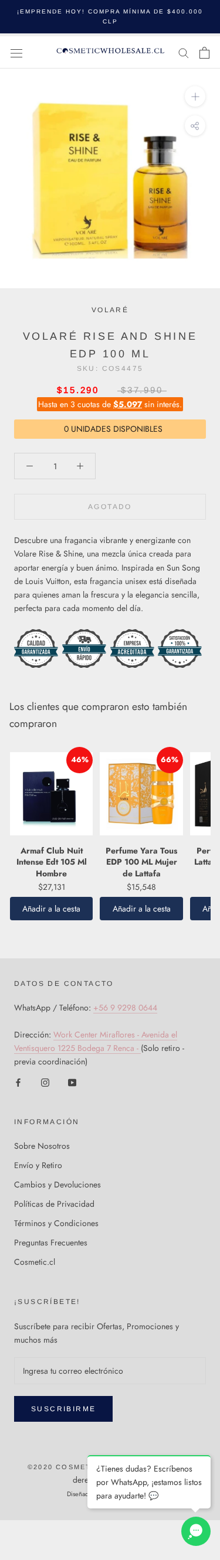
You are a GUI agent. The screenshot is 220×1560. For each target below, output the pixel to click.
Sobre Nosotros (42, 1146)
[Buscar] (183, 52)
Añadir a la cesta (51, 908)
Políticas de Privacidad (54, 1204)
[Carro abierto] (204, 53)
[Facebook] (18, 1081)
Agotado (110, 507)
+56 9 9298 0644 (125, 1007)
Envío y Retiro (38, 1165)
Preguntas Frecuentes (50, 1242)
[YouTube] (72, 1081)
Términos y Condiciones (56, 1223)
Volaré (110, 310)
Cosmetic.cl (34, 1262)
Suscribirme (63, 1409)
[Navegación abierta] (16, 52)
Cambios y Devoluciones (57, 1184)
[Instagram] (45, 1081)
